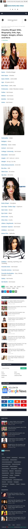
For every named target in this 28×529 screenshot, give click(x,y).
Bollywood (11, 470)
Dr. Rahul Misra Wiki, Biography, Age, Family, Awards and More (16, 313)
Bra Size (18, 286)
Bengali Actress (5, 470)
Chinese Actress (5, 475)
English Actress (5, 477)
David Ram (5, 40)
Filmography (16, 481)
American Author (13, 459)
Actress (7, 286)
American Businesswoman (7, 462)
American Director (17, 462)
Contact (3, 373)
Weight (13, 288)
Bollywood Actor (18, 470)
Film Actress (10, 481)
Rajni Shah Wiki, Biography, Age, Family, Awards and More (17, 307)
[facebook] (10, 9)
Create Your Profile (18, 375)
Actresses (8, 457)
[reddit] (17, 401)
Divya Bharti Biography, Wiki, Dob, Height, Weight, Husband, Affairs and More (16, 495)
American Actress (5, 459)
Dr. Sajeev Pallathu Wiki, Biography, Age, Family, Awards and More (16, 301)
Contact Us (18, 524)
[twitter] (12, 9)
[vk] (11, 405)
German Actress (5, 484)
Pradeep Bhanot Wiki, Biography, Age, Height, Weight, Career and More (17, 318)
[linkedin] (4, 405)
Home (2, 26)
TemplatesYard (11, 527)
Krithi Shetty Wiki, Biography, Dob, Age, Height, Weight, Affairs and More (17, 512)
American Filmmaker (16, 464)
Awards (2, 377)
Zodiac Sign (4, 486)
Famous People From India (7, 479)
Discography (17, 475)
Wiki (5, 26)
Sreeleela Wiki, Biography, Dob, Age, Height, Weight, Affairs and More (16, 506)
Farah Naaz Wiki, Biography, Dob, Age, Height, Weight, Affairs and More (17, 501)
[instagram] (15, 9)
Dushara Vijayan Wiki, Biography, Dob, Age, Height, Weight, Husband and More (17, 331)
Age (15, 286)
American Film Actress (6, 464)
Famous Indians (12, 477)
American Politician (13, 466)
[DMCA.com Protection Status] (5, 451)
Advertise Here (4, 375)
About (15, 372)
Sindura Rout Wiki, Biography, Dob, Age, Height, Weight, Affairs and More (17, 344)
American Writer (14, 468)
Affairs (11, 286)
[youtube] (24, 405)
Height (4, 288)
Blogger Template (23, 527)
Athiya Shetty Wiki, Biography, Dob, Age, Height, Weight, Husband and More (16, 358)
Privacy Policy (17, 373)
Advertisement (14, 457)
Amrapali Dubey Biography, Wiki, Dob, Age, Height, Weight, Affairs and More (17, 518)
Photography (12, 484)
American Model (5, 466)
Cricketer (11, 475)
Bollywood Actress (5, 473)
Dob (23, 286)
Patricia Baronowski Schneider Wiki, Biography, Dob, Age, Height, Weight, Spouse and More (16, 338)
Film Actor (4, 481)
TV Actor (17, 484)
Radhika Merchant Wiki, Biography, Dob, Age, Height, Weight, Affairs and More (16, 351)
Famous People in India (18, 479)
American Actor (22, 457)
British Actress (17, 473)
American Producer (5, 468)
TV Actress (8, 288)
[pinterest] (17, 9)
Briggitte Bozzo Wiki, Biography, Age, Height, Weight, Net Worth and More (16, 324)
